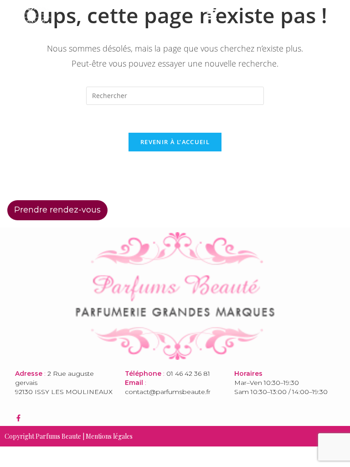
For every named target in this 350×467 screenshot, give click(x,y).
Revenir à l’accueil (175, 142)
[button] (211, 15)
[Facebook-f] (18, 418)
